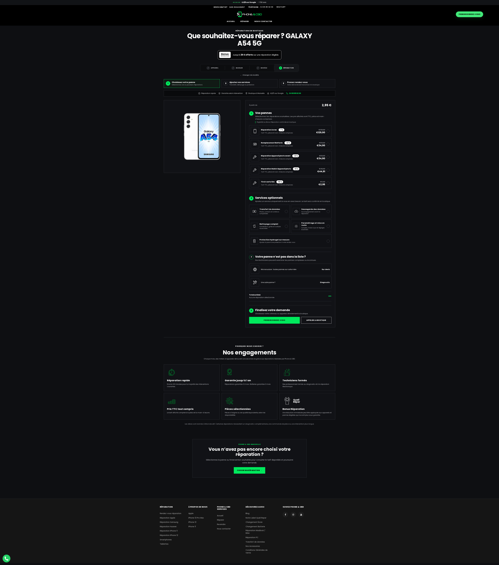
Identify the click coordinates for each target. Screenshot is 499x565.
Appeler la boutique (316, 320)
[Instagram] (293, 514)
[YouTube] (301, 514)
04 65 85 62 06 (266, 7)
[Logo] (249, 14)
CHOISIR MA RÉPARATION (249, 470)
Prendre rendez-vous (469, 14)
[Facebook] (285, 514)
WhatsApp (280, 7)
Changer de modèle (249, 75)
